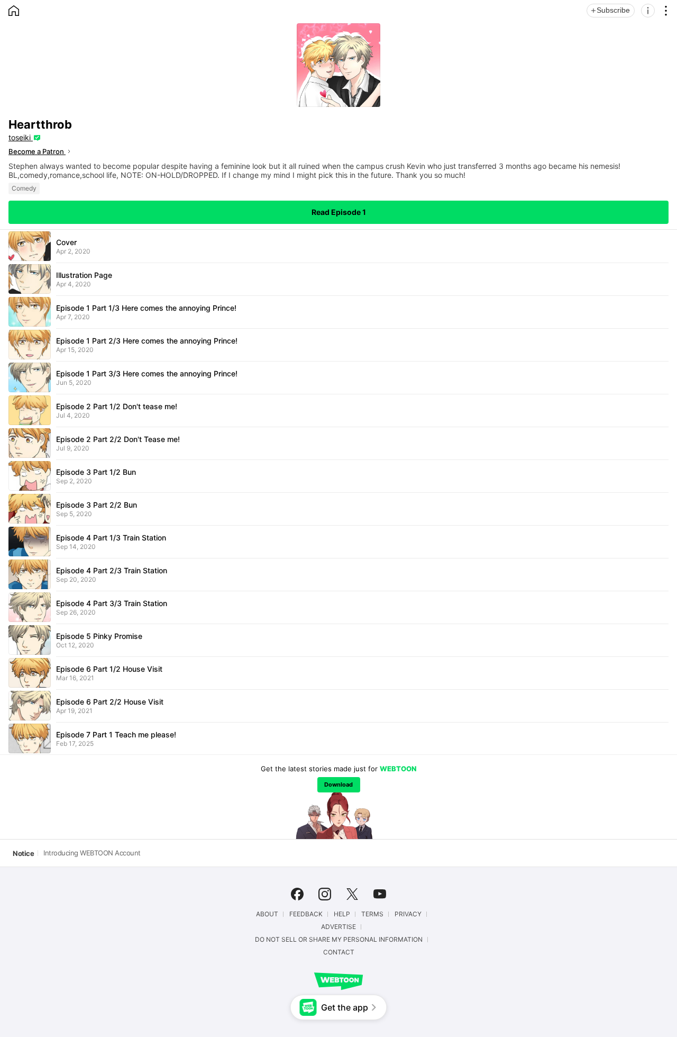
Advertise (338, 927)
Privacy (408, 914)
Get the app (344, 1007)
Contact (338, 952)
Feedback (306, 914)
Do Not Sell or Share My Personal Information (339, 939)
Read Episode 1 (339, 212)
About (267, 914)
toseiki (20, 137)
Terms (372, 914)
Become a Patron (37, 151)
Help (342, 914)
